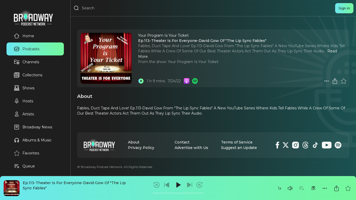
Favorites (30, 153)
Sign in (344, 8)
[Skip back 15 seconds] (156, 185)
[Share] (336, 188)
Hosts (27, 101)
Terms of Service (237, 142)
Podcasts (30, 49)
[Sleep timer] (313, 188)
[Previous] (166, 185)
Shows (28, 88)
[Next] (189, 185)
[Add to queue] (301, 188)
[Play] (178, 185)
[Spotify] (338, 145)
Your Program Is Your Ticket (193, 61)
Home (28, 36)
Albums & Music (37, 140)
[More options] (325, 188)
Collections (32, 75)
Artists (28, 114)
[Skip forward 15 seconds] (199, 185)
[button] (290, 188)
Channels (30, 62)
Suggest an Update (239, 147)
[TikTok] (315, 145)
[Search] (76, 8)
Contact (182, 142)
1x (279, 188)
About (133, 142)
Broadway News (37, 127)
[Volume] (290, 188)
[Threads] (305, 145)
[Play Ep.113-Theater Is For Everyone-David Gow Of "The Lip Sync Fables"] (141, 81)
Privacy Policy (141, 147)
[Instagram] (295, 145)
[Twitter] (285, 145)
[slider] (178, 193)
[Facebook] (277, 145)
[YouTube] (327, 145)
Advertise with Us (191, 147)
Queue (28, 166)
